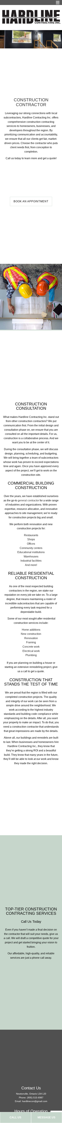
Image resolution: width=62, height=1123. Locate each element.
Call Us (15, 1117)
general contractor (28, 500)
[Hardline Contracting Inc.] (31, 16)
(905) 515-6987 (35, 1097)
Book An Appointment (31, 201)
